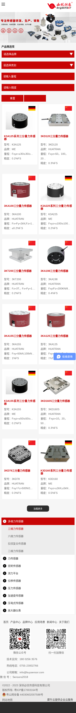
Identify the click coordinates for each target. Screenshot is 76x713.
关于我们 (64, 621)
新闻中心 (52, 621)
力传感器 (13, 558)
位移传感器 (14, 580)
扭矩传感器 (14, 565)
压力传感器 (14, 588)
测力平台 (13, 573)
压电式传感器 (15, 603)
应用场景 (40, 621)
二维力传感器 (15, 551)
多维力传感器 (15, 521)
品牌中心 (28, 621)
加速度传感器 (15, 595)
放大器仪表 (14, 610)
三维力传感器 (15, 528)
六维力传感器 (15, 536)
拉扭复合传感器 (17, 543)
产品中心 (15, 621)
